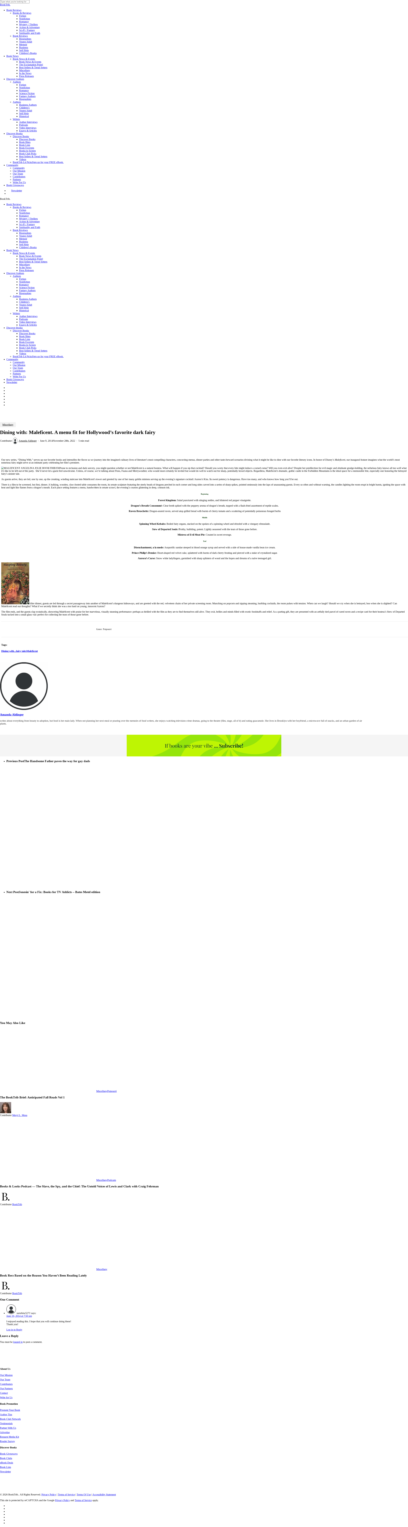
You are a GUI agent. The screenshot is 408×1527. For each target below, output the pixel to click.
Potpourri (112, 1091)
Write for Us (6, 1397)
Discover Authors (15, 273)
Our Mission (19, 365)
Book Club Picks (27, 347)
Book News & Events (24, 253)
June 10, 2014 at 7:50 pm (19, 1316)
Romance (24, 215)
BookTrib (17, 1204)
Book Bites (24, 336)
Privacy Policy (48, 1494)
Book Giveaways (15, 379)
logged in (18, 1342)
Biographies (25, 233)
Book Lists (24, 339)
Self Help (24, 244)
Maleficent (32, 651)
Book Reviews (13, 204)
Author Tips (6, 1414)
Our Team (18, 368)
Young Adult (25, 236)
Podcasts (111, 1180)
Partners (17, 373)
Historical (24, 310)
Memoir (23, 238)
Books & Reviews (22, 207)
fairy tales (21, 651)
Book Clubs (6, 1458)
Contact (4, 1393)
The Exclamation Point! (31, 259)
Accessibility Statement (104, 1494)
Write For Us (19, 376)
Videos (22, 353)
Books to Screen (27, 345)
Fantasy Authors (27, 290)
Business (23, 241)
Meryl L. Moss (19, 1115)
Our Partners (6, 1388)
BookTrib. (5, 4)
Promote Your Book (10, 1410)
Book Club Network (10, 1419)
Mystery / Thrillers (28, 218)
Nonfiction (24, 213)
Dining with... (8, 651)
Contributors (19, 370)
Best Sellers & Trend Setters (33, 261)
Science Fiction (27, 287)
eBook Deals (6, 1462)
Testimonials (6, 1423)
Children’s (24, 302)
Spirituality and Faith (29, 227)
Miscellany (24, 264)
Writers (16, 313)
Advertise (5, 1432)
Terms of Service (66, 1494)
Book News (12, 250)
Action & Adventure (29, 221)
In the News (25, 267)
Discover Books (14, 327)
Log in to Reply (14, 1329)
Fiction (22, 210)
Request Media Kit (9, 1436)
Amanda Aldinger (28, 440)
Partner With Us (8, 1428)
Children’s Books (28, 247)
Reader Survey (7, 1441)
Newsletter (11, 382)
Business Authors (28, 299)
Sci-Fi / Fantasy (27, 224)
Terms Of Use (84, 1494)
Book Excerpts (26, 342)
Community (12, 359)
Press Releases (26, 270)
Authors (17, 276)
